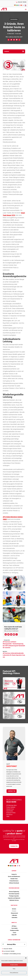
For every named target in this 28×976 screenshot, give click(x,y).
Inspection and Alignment (14, 898)
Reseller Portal (14, 878)
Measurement (14, 913)
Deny (14, 968)
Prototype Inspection (14, 896)
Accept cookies (14, 964)
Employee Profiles (10, 812)
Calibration (14, 915)
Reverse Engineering (14, 891)
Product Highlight (10, 807)
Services (14, 909)
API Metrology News (11, 805)
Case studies (13, 928)
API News (14, 926)
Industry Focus (10, 809)
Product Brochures (14, 881)
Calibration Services (14, 900)
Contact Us (11, 791)
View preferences (14, 972)
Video (7, 816)
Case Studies (9, 811)
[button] (26, 958)
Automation (14, 917)
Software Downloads (14, 883)
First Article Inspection (14, 893)
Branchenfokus (14, 19)
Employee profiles (14, 930)
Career (14, 932)
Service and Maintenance (14, 876)
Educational (9, 814)
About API (14, 934)
